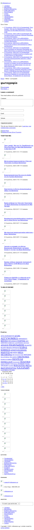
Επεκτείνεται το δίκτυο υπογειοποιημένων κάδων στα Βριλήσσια (17, 189)
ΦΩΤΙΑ (29, 365)
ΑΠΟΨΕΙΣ (7, 18)
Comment (3, 98)
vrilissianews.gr (8, 491)
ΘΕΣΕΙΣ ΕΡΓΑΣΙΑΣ (13, 348)
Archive (6, 21)
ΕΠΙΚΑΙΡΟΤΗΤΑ (9, 10)
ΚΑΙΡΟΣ (23, 347)
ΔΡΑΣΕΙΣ (5, 345)
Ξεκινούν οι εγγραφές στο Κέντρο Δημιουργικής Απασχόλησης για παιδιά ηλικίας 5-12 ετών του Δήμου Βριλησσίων (17, 248)
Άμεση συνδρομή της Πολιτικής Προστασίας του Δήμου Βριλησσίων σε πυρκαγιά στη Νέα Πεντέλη (18, 204)
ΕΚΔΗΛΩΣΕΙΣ (16, 345)
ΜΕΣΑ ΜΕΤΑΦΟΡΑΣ (12, 353)
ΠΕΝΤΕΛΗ (17, 359)
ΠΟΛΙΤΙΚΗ (25, 362)
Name (2, 108)
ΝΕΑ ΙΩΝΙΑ (13, 357)
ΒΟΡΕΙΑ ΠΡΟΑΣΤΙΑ (10, 9)
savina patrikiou (5, 528)
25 (3, 383)
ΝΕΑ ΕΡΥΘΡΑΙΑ (5, 357)
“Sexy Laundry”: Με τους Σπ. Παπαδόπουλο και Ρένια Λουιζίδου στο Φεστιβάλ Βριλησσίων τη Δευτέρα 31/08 (18, 147)
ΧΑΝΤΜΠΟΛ (5, 370)
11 (3, 379)
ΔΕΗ (27, 341)
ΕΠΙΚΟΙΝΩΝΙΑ (9, 20)
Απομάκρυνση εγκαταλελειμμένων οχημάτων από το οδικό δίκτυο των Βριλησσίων (18, 219)
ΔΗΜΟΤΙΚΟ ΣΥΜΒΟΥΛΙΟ (8, 343)
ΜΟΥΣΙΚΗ (27, 355)
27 (7, 383)
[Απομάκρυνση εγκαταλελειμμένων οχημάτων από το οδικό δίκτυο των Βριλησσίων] (7, 215)
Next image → (5, 89)
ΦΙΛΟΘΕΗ (10, 365)
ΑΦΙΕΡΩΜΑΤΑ (22, 339)
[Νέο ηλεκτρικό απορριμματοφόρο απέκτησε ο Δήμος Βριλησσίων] (7, 229)
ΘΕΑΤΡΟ (3, 348)
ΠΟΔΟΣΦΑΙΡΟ (16, 362)
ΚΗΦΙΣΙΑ (5, 350)
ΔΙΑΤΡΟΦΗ (26, 343)
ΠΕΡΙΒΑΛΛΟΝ (6, 362)
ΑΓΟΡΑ (17, 336)
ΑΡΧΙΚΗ (7, 6)
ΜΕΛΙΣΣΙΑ (14, 352)
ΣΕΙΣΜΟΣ (3, 363)
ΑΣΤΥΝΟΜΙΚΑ (9, 338)
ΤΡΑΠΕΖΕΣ (21, 363)
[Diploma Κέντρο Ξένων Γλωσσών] (11, 132)
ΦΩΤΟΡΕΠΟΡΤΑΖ (9, 368)
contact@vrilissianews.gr (11, 482)
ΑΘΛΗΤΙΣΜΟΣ (8, 17)
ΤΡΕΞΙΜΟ (27, 363)
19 (5, 381)
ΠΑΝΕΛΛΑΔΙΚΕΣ (6, 359)
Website (3, 118)
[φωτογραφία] (5, 87)
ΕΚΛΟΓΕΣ (27, 345)
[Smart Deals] (5, 130)
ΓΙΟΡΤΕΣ (21, 341)
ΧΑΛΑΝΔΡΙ (23, 368)
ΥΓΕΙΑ (6, 13)
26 (5, 383)
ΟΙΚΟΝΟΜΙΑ (23, 357)
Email (2, 113)
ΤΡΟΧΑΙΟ (4, 365)
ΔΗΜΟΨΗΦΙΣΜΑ (19, 343)
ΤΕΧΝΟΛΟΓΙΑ (13, 363)
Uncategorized (8, 458)
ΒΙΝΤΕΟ (4, 341)
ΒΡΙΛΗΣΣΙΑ (8, 7)
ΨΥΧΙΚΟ (12, 370)
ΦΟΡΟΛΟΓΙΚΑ (19, 365)
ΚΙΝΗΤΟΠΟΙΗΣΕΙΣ (19, 350)
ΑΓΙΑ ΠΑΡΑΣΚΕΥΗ (7, 336)
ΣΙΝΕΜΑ (7, 363)
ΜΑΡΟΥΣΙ (5, 352)
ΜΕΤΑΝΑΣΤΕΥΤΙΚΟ (18, 354)
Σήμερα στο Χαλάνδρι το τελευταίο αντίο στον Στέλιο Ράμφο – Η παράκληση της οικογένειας (17, 279)
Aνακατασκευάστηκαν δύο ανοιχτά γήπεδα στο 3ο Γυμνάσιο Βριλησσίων (17, 176)
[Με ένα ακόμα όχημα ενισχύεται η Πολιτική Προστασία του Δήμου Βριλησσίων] (7, 158)
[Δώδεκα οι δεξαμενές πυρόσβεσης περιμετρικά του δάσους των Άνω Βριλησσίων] (7, 446)
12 (5, 379)
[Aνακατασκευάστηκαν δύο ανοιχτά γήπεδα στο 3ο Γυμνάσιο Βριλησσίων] (7, 172)
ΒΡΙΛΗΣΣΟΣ (12, 341)
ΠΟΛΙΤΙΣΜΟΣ (8, 12)
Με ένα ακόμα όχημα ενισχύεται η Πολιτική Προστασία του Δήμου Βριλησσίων (17, 162)
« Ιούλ (2, 386)
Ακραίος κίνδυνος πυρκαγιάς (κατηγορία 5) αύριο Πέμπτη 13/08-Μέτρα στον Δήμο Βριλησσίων (17, 263)
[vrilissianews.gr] (17, 3)
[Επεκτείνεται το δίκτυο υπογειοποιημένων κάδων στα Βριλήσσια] (7, 186)
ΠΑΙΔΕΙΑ (7, 15)
